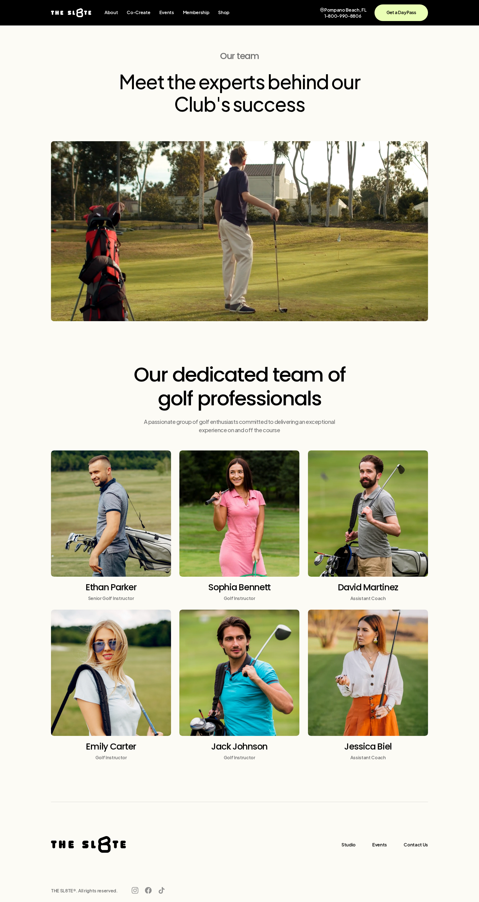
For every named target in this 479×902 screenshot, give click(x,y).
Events (166, 12)
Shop (224, 12)
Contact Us (416, 844)
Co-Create (138, 12)
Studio (349, 844)
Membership (196, 12)
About (111, 12)
